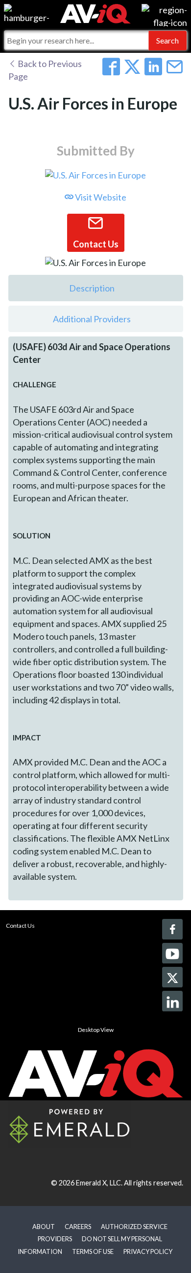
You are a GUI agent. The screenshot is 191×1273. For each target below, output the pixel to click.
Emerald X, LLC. (99, 1183)
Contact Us (20, 925)
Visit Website (99, 197)
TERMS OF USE (93, 1251)
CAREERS (78, 1226)
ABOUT (43, 1226)
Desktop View (96, 1029)
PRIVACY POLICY (147, 1251)
